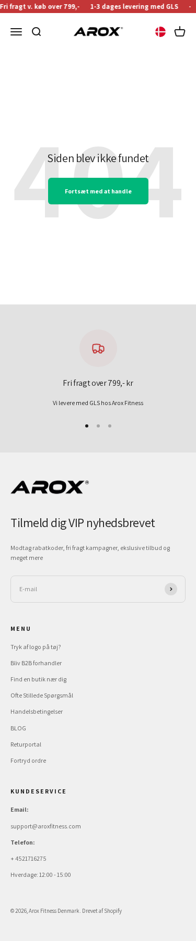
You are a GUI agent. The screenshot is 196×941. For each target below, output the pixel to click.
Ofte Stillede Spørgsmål (41, 695)
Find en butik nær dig (38, 679)
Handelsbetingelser (36, 711)
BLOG (18, 728)
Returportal (25, 744)
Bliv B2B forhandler (36, 663)
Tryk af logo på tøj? (35, 647)
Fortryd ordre (28, 760)
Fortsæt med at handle (98, 191)
